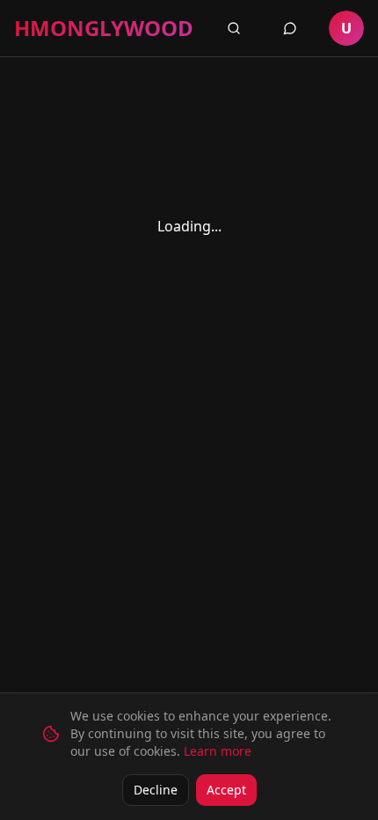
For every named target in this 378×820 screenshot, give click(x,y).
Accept (226, 789)
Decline (156, 789)
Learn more (217, 751)
